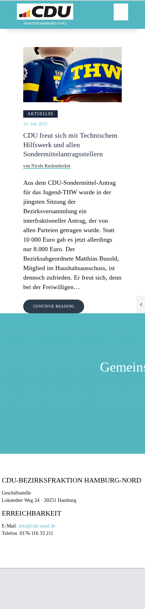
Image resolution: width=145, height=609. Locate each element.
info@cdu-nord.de (37, 526)
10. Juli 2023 (35, 124)
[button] (121, 12)
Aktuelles (40, 113)
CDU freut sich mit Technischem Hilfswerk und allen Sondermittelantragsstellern (70, 145)
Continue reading (54, 306)
